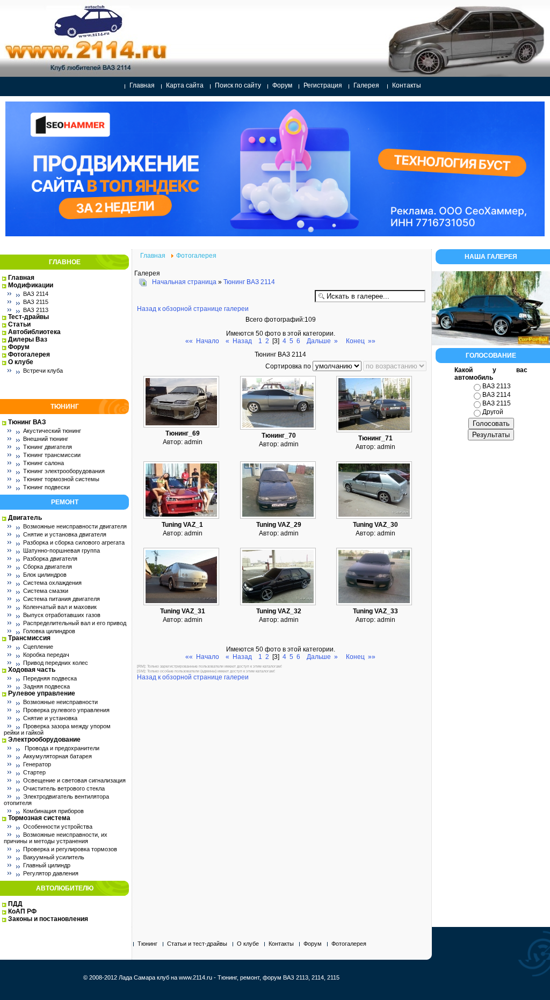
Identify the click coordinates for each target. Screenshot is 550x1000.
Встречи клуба (43, 370)
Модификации (30, 285)
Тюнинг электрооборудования (64, 471)
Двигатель (25, 517)
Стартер (34, 772)
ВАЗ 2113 (35, 310)
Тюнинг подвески (46, 487)
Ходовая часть (31, 669)
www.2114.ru (195, 977)
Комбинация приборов (53, 811)
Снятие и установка (50, 718)
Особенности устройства (57, 826)
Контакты (406, 85)
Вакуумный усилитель (53, 857)
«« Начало (202, 341)
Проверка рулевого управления (66, 710)
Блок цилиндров (45, 574)
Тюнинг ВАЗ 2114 (249, 282)
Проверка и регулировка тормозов (70, 849)
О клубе (20, 362)
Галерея (366, 85)
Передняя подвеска (50, 678)
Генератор (37, 764)
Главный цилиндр (46, 865)
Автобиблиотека (34, 332)
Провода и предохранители (61, 748)
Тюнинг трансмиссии (52, 455)
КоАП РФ (22, 911)
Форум (282, 85)
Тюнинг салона (43, 463)
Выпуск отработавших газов (61, 615)
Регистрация (322, 85)
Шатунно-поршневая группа (61, 550)
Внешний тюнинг (45, 439)
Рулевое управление (41, 693)
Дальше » (322, 341)
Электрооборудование (44, 739)
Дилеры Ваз (27, 339)
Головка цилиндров (49, 631)
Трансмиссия (29, 638)
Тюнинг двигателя (47, 447)
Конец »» (360, 341)
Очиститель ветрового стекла (64, 788)
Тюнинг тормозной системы (61, 479)
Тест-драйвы (28, 317)
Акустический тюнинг (52, 430)
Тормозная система (39, 818)
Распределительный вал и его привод (74, 623)
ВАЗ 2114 (35, 294)
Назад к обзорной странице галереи (193, 309)
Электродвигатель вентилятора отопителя (56, 799)
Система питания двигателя (61, 599)
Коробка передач (46, 654)
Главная (142, 85)
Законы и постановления (48, 919)
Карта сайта (185, 85)
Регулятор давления (50, 873)
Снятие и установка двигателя (64, 534)
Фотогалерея (29, 354)
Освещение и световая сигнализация (74, 780)
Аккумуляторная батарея (57, 756)
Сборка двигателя (47, 566)
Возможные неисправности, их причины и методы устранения (55, 837)
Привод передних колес (55, 663)
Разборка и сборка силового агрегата (74, 542)
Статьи (19, 324)
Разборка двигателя (50, 558)
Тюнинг (147, 943)
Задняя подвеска (46, 686)
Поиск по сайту (238, 85)
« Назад (239, 341)
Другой (492, 412)
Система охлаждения (52, 582)
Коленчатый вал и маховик (60, 607)
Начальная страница (184, 282)
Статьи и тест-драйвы (197, 943)
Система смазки (45, 591)
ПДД (15, 904)
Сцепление (38, 646)
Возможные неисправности (60, 702)
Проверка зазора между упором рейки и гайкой (57, 729)
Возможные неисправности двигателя (75, 526)
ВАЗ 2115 (35, 302)
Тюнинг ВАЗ (27, 422)
